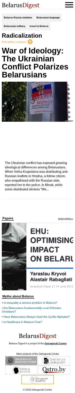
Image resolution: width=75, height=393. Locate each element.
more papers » (65, 219)
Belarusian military (14, 26)
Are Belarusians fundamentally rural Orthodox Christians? (31, 309)
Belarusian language (48, 17)
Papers (7, 218)
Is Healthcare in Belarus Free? (23, 322)
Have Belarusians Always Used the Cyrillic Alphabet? (37, 316)
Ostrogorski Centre (56, 343)
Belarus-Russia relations (18, 17)
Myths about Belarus (18, 296)
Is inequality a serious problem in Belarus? (30, 302)
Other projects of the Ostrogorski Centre (37, 354)
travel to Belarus (39, 26)
